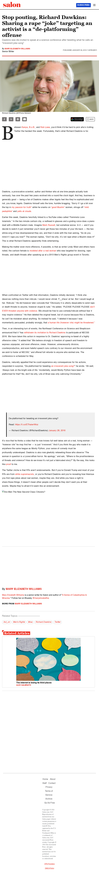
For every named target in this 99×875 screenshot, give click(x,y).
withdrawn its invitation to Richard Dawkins (44, 333)
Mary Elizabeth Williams (17, 49)
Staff (44, 783)
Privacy (49, 787)
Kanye (25, 127)
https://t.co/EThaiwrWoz (26, 425)
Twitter (57, 622)
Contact (51, 783)
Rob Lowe (45, 127)
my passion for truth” (22, 207)
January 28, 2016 (57, 430)
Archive (48, 799)
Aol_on (6, 622)
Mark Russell (48, 225)
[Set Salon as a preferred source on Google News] (77, 119)
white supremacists (24, 474)
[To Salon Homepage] (12, 4)
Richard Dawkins (43, 622)
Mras (30, 622)
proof (8, 464)
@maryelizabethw (40, 598)
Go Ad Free (49, 803)
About (52, 779)
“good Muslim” (58, 207)
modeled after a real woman (43, 251)
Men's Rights (19, 622)
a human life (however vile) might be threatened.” (71, 323)
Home (45, 779)
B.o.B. (32, 127)
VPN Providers (49, 864)
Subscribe (83, 5)
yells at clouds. (24, 211)
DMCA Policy (49, 868)
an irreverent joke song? (63, 366)
